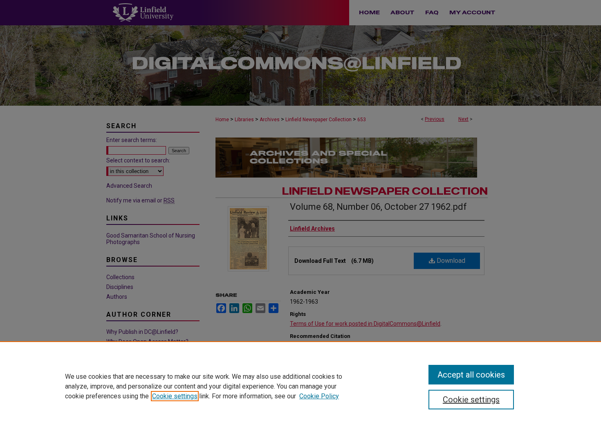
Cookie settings (174, 396)
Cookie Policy (319, 396)
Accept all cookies (471, 375)
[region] (300, 386)
